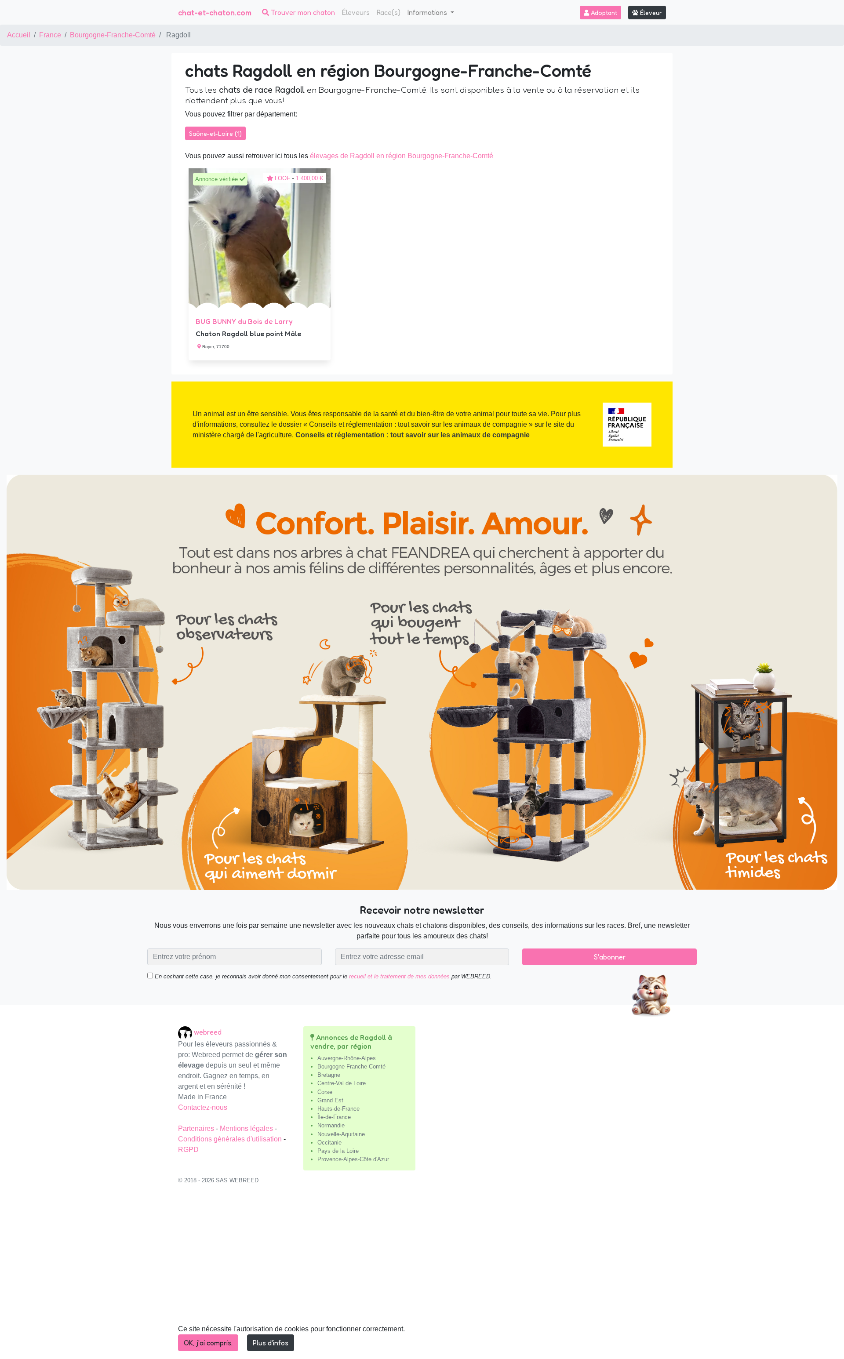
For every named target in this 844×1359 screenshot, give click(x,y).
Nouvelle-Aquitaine (341, 1134)
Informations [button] (428, 12)
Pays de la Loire (338, 1151)
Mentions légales (247, 1128)
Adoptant (603, 12)
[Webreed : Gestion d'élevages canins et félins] (186, 1032)
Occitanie (329, 1142)
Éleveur (650, 12)
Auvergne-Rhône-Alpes (346, 1058)
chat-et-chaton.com (214, 12)
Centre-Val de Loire (341, 1083)
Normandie (331, 1125)
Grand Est (330, 1100)
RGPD (188, 1149)
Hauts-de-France (338, 1108)
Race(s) (388, 12)
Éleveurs (356, 12)
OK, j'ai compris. (208, 1342)
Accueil (18, 35)
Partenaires (197, 1128)
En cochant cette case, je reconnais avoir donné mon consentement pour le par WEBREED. (322, 976)
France (50, 35)
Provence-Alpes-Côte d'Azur (353, 1159)
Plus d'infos (270, 1342)
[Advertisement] (422, 1276)
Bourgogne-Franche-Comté (113, 35)
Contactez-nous (202, 1107)
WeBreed (208, 1032)
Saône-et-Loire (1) (215, 133)
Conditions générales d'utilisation (231, 1139)
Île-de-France (334, 1117)
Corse (324, 1092)
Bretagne (328, 1075)
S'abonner (610, 956)
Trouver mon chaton (302, 12)
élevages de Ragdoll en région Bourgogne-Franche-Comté (401, 156)
